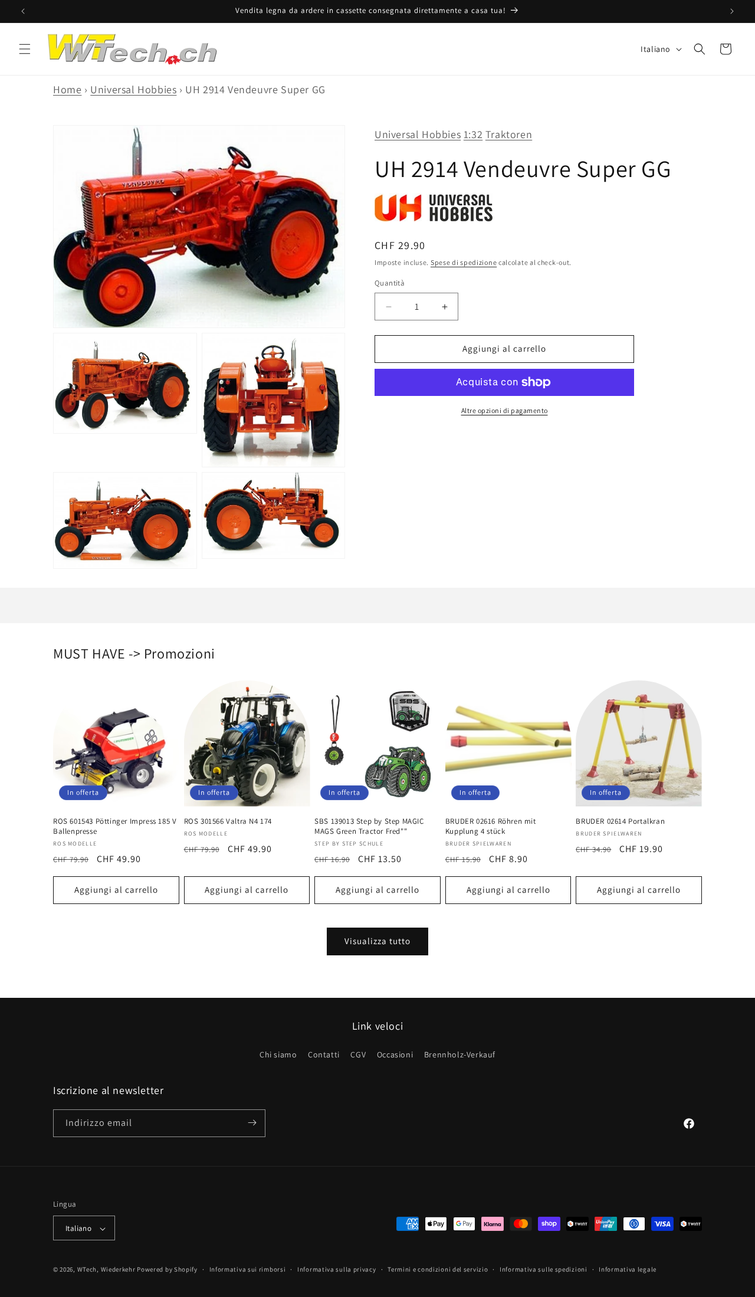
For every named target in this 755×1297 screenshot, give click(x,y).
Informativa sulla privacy (336, 1269)
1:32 (473, 134)
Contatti (324, 1055)
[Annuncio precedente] (23, 11)
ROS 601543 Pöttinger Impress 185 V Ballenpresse (114, 826)
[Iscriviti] (252, 1122)
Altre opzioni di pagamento (504, 410)
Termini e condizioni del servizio (438, 1269)
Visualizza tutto (377, 940)
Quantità (390, 284)
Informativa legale (627, 1269)
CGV (358, 1055)
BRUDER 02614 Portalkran (620, 821)
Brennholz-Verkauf (459, 1055)
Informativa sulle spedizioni (543, 1269)
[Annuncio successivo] (732, 11)
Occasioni (395, 1055)
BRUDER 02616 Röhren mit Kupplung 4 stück (490, 826)
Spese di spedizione (464, 262)
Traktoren (508, 134)
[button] (25, 49)
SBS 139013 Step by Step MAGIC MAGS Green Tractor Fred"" (369, 826)
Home (67, 89)
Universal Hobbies (133, 89)
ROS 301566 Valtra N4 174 (228, 821)
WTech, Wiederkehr (106, 1270)
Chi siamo (278, 1055)
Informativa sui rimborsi (247, 1269)
